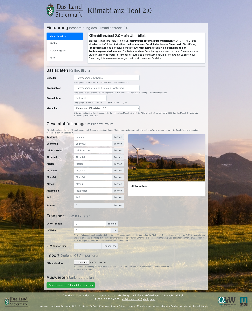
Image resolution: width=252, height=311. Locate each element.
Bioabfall (51, 177)
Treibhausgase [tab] (57, 50)
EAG (49, 197)
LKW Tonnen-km (56, 245)
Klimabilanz (53, 108)
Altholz (51, 183)
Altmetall (52, 157)
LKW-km (52, 230)
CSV (95, 269)
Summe (51, 205)
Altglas (50, 163)
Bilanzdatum (54, 98)
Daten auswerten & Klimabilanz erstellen (70, 285)
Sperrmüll (52, 143)
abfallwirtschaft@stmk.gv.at (138, 299)
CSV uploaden (55, 263)
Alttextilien (53, 190)
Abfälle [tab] (53, 43)
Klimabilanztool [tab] (58, 36)
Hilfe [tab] (52, 57)
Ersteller (51, 77)
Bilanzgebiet (54, 88)
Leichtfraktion (54, 150)
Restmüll (52, 137)
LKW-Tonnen (54, 223)
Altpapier (52, 170)
